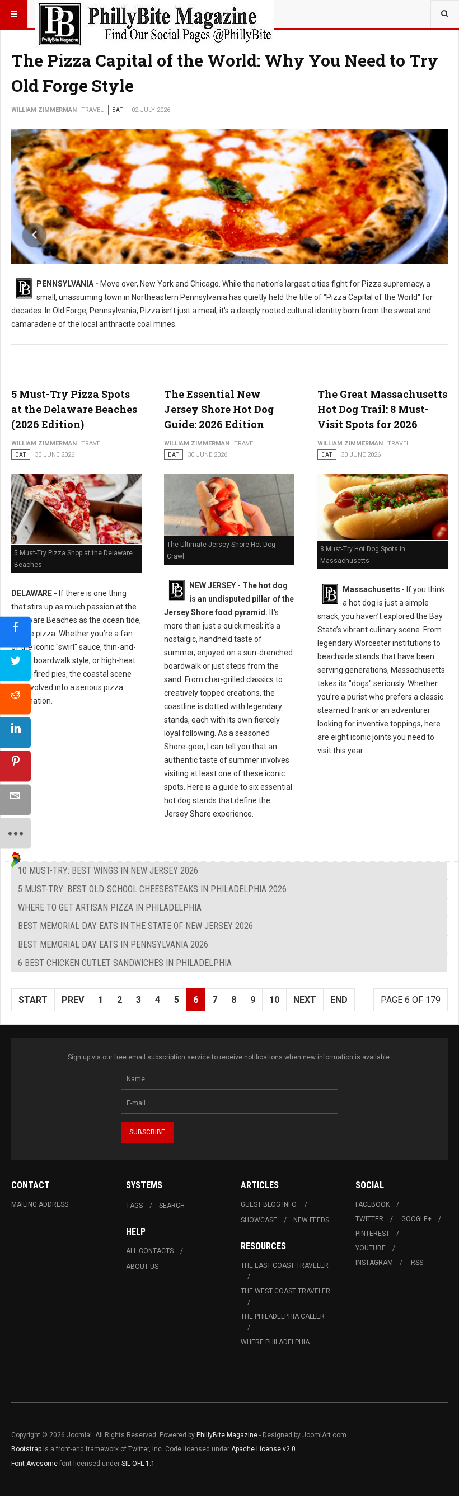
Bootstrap (26, 1449)
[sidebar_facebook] (15, 631)
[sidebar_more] (15, 833)
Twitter (369, 1219)
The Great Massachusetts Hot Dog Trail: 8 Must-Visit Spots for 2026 (382, 409)
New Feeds (311, 1220)
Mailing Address (39, 1204)
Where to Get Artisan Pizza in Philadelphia (110, 907)
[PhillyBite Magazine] (154, 14)
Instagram (374, 1263)
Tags (134, 1205)
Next (304, 1000)
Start (33, 1000)
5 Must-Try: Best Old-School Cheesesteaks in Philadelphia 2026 (152, 889)
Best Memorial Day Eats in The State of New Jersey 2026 (135, 926)
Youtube (370, 1248)
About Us (142, 1266)
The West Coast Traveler (285, 1291)
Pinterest (372, 1233)
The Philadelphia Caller (283, 1316)
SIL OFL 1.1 (138, 1463)
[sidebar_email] (15, 799)
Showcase (259, 1220)
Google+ (416, 1219)
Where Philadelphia (275, 1342)
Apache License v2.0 (263, 1449)
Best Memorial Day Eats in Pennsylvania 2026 (113, 944)
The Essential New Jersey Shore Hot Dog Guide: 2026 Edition (219, 409)
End (339, 1000)
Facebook (372, 1204)
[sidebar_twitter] (15, 665)
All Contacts (150, 1251)
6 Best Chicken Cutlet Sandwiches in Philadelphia (125, 963)
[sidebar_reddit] (15, 698)
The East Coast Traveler (285, 1265)
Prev (73, 1000)
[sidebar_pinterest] (15, 766)
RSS (417, 1263)
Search (172, 1205)
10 (274, 1000)
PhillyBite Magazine (226, 1435)
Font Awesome (34, 1463)
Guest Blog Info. (269, 1204)
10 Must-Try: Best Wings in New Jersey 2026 (108, 870)
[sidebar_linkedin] (15, 732)
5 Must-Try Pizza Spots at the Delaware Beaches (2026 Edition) (74, 409)
